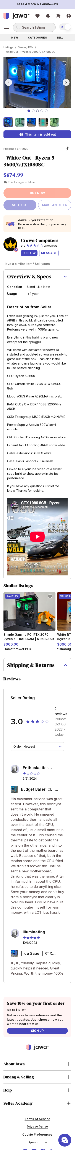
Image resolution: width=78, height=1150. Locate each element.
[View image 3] (31, 122)
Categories (37, 37)
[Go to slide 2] (33, 111)
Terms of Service (37, 1119)
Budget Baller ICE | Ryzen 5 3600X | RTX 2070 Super (41, 789)
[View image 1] (8, 122)
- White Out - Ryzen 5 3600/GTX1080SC (29, 51)
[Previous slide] (8, 82)
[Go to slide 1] (29, 111)
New (14, 37)
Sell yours (42, 264)
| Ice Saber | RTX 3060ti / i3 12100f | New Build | (38, 954)
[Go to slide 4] (42, 111)
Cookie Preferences (37, 1134)
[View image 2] (20, 122)
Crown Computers (39, 240)
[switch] (65, 26)
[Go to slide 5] (46, 111)
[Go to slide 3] (37, 111)
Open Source (37, 1142)
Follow (29, 253)
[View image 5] (55, 122)
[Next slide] (66, 82)
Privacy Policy (37, 1126)
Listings (8, 47)
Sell (60, 37)
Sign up (37, 1031)
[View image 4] (43, 122)
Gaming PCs (25, 47)
